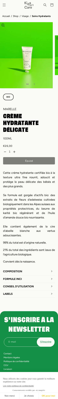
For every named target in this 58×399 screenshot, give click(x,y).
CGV (6, 365)
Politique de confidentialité (16, 361)
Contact (7, 353)
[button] (4, 5)
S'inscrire (45, 341)
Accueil (6, 16)
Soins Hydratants (41, 16)
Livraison (8, 369)
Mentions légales (12, 357)
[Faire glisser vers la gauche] (20, 84)
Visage (25, 16)
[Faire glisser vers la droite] (34, 84)
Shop (15, 16)
